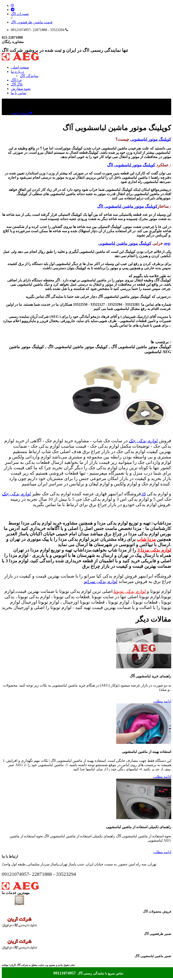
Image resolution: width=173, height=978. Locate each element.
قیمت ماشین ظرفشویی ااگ (31, 22)
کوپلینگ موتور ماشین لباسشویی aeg (134, 243)
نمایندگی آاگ (29, 76)
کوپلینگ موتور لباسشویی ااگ (138, 165)
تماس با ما (18, 93)
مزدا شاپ (146, 539)
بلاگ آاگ (17, 84)
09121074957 (65, 973)
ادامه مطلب (162, 701)
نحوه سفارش (21, 89)
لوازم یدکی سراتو (100, 581)
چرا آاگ (16, 80)
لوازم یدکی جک (143, 440)
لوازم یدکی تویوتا (130, 591)
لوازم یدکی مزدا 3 (154, 549)
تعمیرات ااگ (20, 14)
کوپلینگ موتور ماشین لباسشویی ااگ (133, 206)
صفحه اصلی (20, 67)
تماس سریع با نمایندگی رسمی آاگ (100, 973)
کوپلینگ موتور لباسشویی (150, 139)
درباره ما (17, 71)
